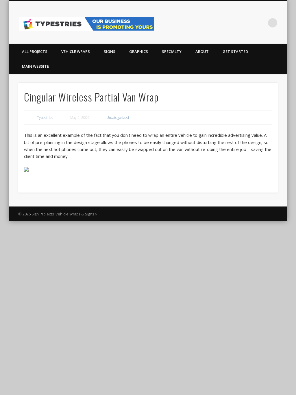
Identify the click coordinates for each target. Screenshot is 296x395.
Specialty (172, 51)
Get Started (235, 51)
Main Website (35, 66)
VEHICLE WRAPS (75, 51)
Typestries (45, 117)
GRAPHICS (138, 51)
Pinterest (260, 22)
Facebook (249, 22)
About (202, 51)
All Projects (34, 51)
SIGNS (109, 51)
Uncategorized (117, 117)
